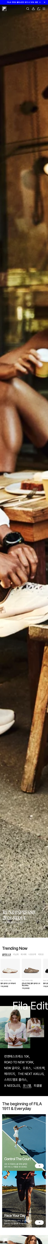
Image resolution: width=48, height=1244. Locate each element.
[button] (27, 8)
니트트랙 (32, 954)
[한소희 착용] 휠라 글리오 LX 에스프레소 (31, 984)
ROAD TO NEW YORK (18, 1062)
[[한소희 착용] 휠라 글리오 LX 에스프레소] (31, 968)
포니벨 (27, 1086)
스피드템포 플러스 (15, 1080)
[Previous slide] (7, 929)
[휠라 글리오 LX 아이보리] (10, 968)
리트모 (41, 954)
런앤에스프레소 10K (16, 1056)
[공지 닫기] (44, 2)
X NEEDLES (12, 1086)
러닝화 (16, 954)
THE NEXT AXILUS (31, 1074)
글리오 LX (6, 954)
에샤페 (23, 954)
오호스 (27, 1068)
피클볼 (38, 1086)
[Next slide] (16, 929)
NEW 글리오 (12, 1068)
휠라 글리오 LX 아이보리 (8, 983)
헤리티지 (9, 1074)
